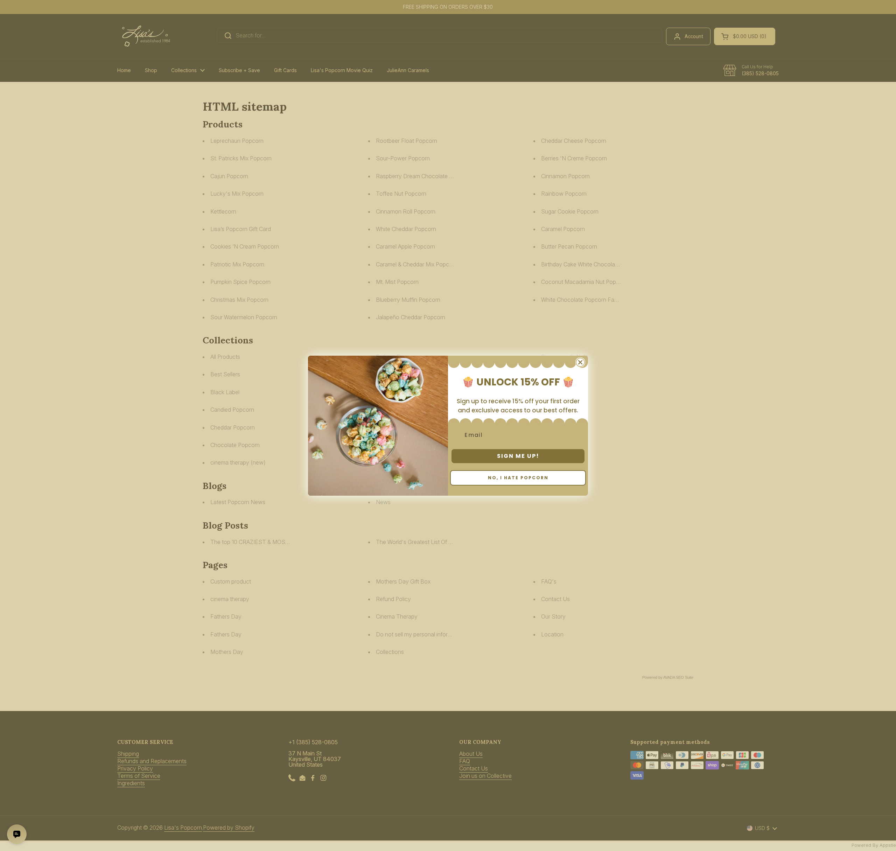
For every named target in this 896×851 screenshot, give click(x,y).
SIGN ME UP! (518, 456)
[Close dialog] (580, 362)
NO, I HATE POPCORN (518, 478)
